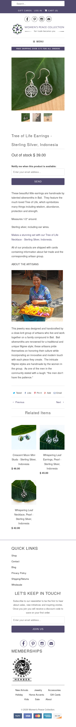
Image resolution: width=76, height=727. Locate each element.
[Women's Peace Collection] (38, 29)
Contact (15, 561)
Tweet (19, 392)
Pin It (39, 392)
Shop (14, 555)
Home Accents (36, 694)
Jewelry (38, 690)
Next (59, 402)
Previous (19, 402)
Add (49, 392)
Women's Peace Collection (41, 709)
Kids (26, 699)
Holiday (19, 694)
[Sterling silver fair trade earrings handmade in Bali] (38, 84)
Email (59, 392)
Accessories (54, 690)
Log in (38, 11)
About (49, 699)
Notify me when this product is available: (33, 166)
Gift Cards (25, 11)
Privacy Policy (18, 573)
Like (29, 392)
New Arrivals (21, 690)
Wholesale (16, 584)
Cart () (53, 11)
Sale (37, 699)
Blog (13, 567)
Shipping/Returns (20, 578)
